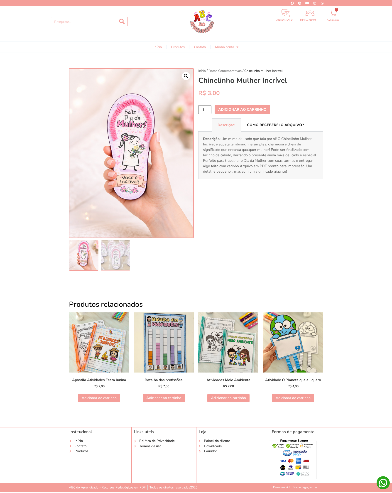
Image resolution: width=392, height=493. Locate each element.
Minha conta (224, 47)
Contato (200, 47)
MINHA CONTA (308, 20)
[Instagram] (314, 3)
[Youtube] (307, 3)
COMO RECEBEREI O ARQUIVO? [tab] (275, 125)
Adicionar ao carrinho (242, 109)
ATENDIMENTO (284, 20)
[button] (186, 76)
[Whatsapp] (322, 3)
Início (158, 47)
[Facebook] (292, 3)
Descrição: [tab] (226, 125)
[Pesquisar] (121, 21)
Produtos (178, 47)
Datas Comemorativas (225, 71)
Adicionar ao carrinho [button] (99, 397)
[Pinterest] (299, 3)
